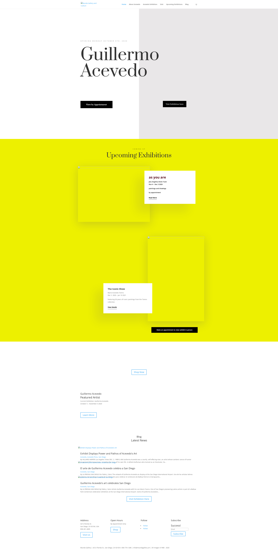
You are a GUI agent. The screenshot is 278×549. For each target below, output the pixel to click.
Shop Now (139, 372)
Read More (153, 198)
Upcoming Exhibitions (174, 4)
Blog (187, 4)
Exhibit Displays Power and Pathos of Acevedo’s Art (108, 453)
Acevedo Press (92, 457)
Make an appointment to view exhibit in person (174, 330)
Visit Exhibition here (175, 104)
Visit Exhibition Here (139, 498)
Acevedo (83, 457)
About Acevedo (134, 4)
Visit (161, 4)
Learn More (88, 415)
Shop (115, 529)
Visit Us (86, 534)
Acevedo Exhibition (150, 4)
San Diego (102, 457)
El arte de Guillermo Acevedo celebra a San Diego (107, 468)
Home (124, 4)
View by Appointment (96, 104)
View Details (112, 307)
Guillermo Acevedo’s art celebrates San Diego (105, 483)
